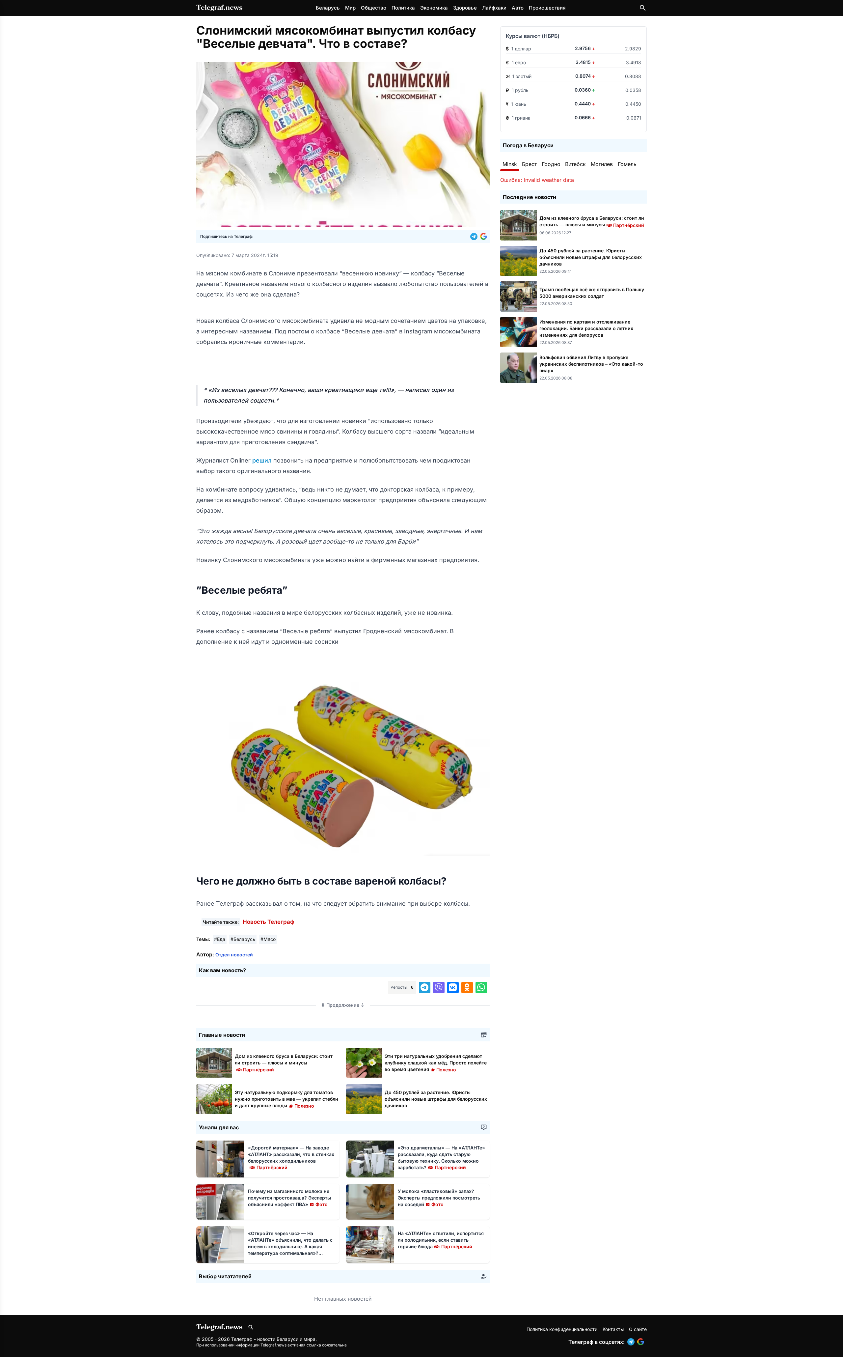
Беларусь (328, 8)
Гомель (627, 164)
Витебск (575, 164)
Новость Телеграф (268, 922)
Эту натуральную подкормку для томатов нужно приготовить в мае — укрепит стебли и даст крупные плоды (286, 1098)
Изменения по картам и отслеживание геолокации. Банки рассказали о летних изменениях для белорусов (586, 328)
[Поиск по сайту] (643, 8)
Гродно (551, 164)
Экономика (434, 8)
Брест (529, 164)
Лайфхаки (494, 8)
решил (262, 460)
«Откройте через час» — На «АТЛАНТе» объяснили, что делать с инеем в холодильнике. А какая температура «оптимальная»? (290, 1246)
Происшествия (547, 8)
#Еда (219, 939)
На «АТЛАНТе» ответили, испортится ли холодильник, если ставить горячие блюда (441, 1239)
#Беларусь (243, 939)
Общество (373, 8)
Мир (350, 8)
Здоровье (465, 8)
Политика (403, 8)
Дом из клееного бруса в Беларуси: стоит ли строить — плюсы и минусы (284, 1062)
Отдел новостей (234, 954)
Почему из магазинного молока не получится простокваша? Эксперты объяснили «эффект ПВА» (289, 1197)
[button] (475, 236)
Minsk (510, 164)
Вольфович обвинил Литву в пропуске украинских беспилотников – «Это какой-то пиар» (591, 363)
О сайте (638, 1329)
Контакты (613, 1329)
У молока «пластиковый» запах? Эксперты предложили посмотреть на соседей (439, 1197)
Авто (518, 8)
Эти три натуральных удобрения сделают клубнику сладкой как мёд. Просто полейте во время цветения (436, 1062)
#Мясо (268, 939)
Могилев (602, 164)
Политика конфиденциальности (562, 1329)
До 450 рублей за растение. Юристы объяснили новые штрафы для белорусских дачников (436, 1098)
